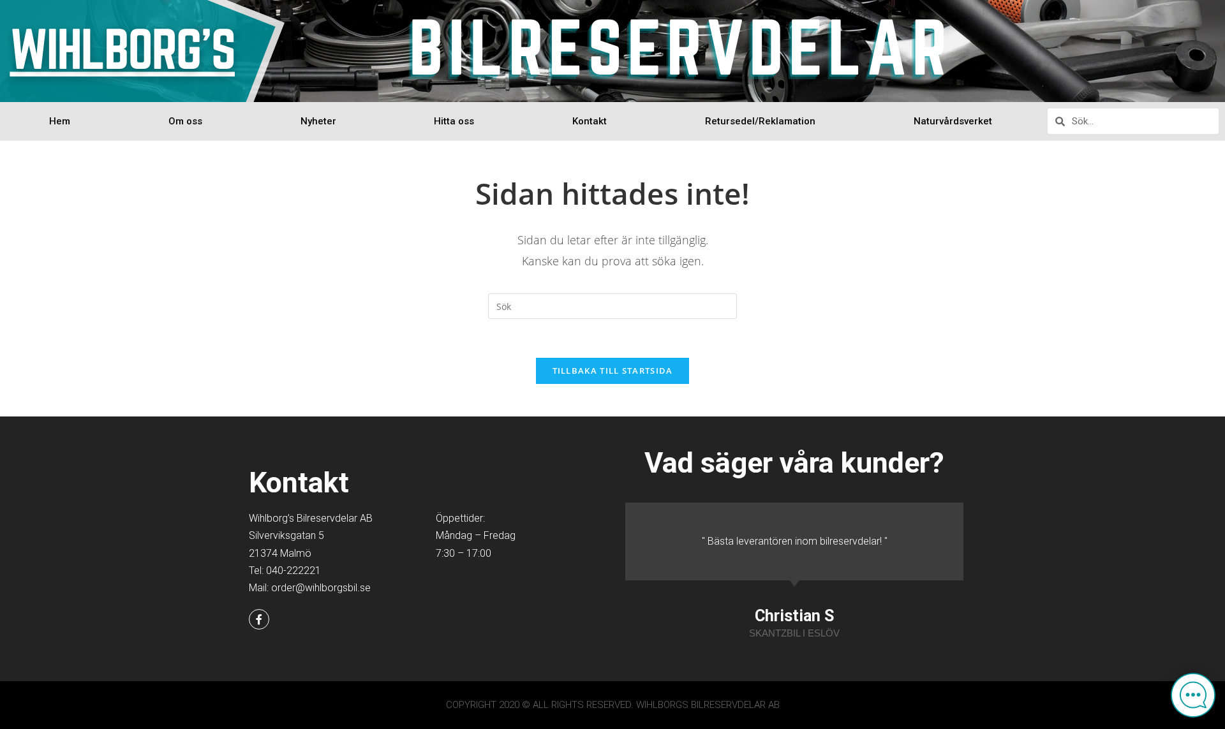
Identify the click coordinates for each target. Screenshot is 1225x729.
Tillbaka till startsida (613, 370)
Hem (59, 121)
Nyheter (318, 121)
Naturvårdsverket (953, 121)
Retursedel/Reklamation (760, 121)
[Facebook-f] (259, 619)
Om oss (185, 121)
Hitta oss (454, 121)
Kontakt (589, 121)
